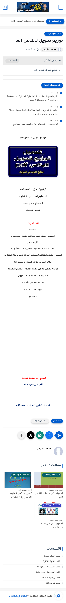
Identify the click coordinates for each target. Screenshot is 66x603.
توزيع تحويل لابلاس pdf (45, 70)
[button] (49, 435)
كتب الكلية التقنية (51, 562)
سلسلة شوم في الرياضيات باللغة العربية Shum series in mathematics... (33, 112)
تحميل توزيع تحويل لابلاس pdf (33, 405)
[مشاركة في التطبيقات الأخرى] (21, 435)
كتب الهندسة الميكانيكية (48, 572)
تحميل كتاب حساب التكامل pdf (27, 21)
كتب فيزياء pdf (53, 583)
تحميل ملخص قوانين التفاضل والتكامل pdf (21, 495)
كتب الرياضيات (54, 34)
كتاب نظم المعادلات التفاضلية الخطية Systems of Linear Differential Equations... (32, 98)
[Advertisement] (33, 344)
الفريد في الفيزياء (18, 596)
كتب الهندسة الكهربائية (48, 567)
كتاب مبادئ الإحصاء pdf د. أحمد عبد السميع (35, 124)
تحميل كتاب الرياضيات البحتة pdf (51, 526)
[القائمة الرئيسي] (60, 7)
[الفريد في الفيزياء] (33, 7)
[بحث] (5, 7)
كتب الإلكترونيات (52, 556)
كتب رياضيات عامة (51, 578)
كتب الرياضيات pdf (33, 385)
